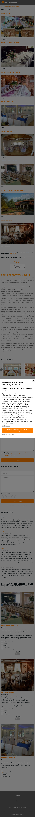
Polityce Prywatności (24, 412)
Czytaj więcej (6, 426)
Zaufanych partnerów (8, 408)
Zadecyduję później (8, 434)
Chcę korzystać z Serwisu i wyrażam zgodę (17, 430)
